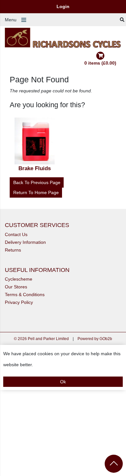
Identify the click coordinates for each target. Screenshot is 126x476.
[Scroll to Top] (114, 464)
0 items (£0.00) (100, 63)
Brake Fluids (34, 168)
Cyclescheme (18, 279)
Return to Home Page (36, 192)
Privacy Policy (19, 302)
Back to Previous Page (36, 182)
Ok (63, 381)
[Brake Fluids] (34, 141)
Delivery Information (25, 242)
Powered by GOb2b (95, 338)
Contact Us (16, 234)
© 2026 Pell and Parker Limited (41, 338)
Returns (13, 250)
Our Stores (16, 286)
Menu (10, 19)
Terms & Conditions (25, 294)
